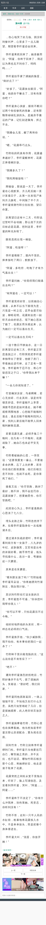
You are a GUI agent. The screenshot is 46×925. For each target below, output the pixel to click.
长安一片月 (19, 14)
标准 (34, 20)
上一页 (13, 870)
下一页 (23, 874)
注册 (43, 3)
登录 (38, 3)
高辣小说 (11, 14)
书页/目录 (33, 870)
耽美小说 (5, 3)
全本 (23, 8)
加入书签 (23, 27)
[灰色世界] (20, 20)
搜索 (31, 8)
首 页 (5, 8)
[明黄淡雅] (17, 20)
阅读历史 (32, 3)
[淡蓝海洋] (15, 20)
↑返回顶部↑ (7, 850)
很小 (30, 20)
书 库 (14, 8)
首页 (4, 14)
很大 (39, 20)
